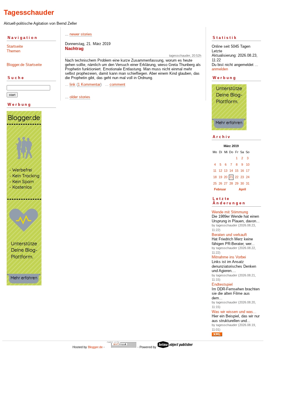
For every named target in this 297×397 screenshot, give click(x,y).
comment (117, 84)
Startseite (15, 46)
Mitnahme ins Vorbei (229, 257)
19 (220, 177)
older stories (80, 97)
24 (247, 177)
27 (225, 183)
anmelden (220, 69)
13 (225, 170)
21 (231, 177)
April (242, 189)
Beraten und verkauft (229, 235)
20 (225, 177)
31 (247, 183)
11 (214, 170)
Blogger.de (95, 347)
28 (231, 183)
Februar (220, 189)
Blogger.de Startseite (24, 64)
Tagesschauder (29, 12)
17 (247, 170)
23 (242, 177)
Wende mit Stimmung (230, 212)
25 (215, 183)
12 (220, 170)
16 (242, 170)
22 (236, 177)
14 (231, 170)
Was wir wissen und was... (234, 312)
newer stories (81, 34)
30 (242, 183)
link (72, 84)
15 (236, 170)
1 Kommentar (89, 84)
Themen (13, 51)
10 (247, 164)
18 (215, 177)
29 (236, 183)
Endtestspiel (222, 284)
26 (220, 183)
